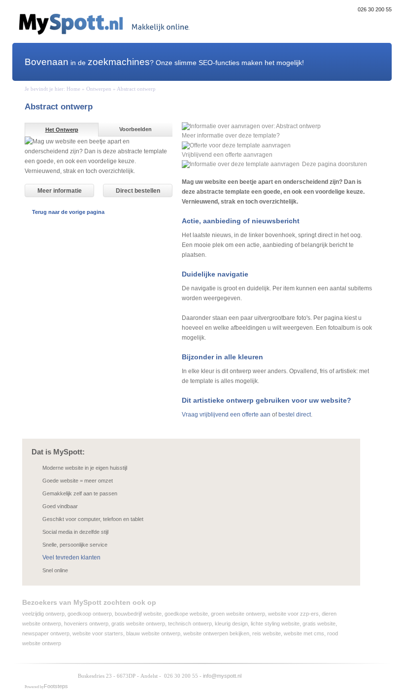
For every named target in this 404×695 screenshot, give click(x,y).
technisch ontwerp (190, 623)
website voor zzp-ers (293, 614)
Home (73, 89)
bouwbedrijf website (138, 614)
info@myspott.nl (222, 676)
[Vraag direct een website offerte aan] (373, 61)
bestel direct (294, 414)
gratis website (319, 623)
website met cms (304, 633)
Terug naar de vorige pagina (68, 212)
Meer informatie (59, 190)
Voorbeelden (135, 129)
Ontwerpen (98, 89)
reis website (266, 633)
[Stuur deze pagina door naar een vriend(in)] (241, 164)
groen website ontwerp (238, 614)
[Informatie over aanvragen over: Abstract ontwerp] (251, 126)
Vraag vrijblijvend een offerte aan (226, 414)
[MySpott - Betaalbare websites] (104, 23)
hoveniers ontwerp (86, 623)
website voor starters (97, 633)
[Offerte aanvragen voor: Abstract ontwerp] (236, 145)
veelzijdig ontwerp (43, 614)
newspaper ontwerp (45, 633)
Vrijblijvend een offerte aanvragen (227, 154)
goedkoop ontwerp (89, 614)
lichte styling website (275, 623)
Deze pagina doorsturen (334, 164)
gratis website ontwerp (138, 623)
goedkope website (186, 614)
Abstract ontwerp (136, 89)
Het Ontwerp (61, 130)
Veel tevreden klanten (71, 557)
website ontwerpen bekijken (216, 633)
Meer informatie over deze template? (231, 135)
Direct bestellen (138, 190)
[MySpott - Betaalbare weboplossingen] (48, 675)
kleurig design (231, 623)
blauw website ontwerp (153, 633)
